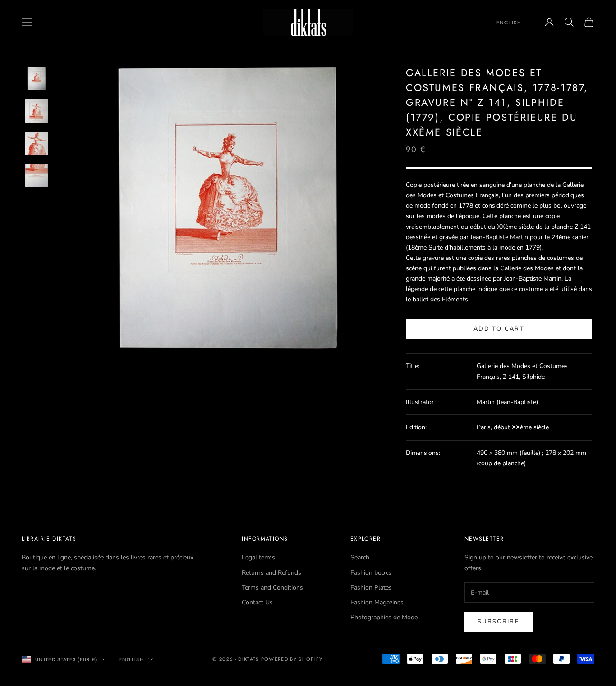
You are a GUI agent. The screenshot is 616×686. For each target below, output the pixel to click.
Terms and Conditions (272, 587)
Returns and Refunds (271, 572)
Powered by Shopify (292, 659)
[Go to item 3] (36, 143)
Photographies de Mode (384, 617)
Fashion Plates (371, 587)
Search (359, 557)
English (508, 22)
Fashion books (370, 572)
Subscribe (498, 622)
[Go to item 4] (36, 175)
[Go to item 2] (36, 110)
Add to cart (498, 329)
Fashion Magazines (377, 602)
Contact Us (257, 602)
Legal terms (258, 557)
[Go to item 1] (36, 78)
